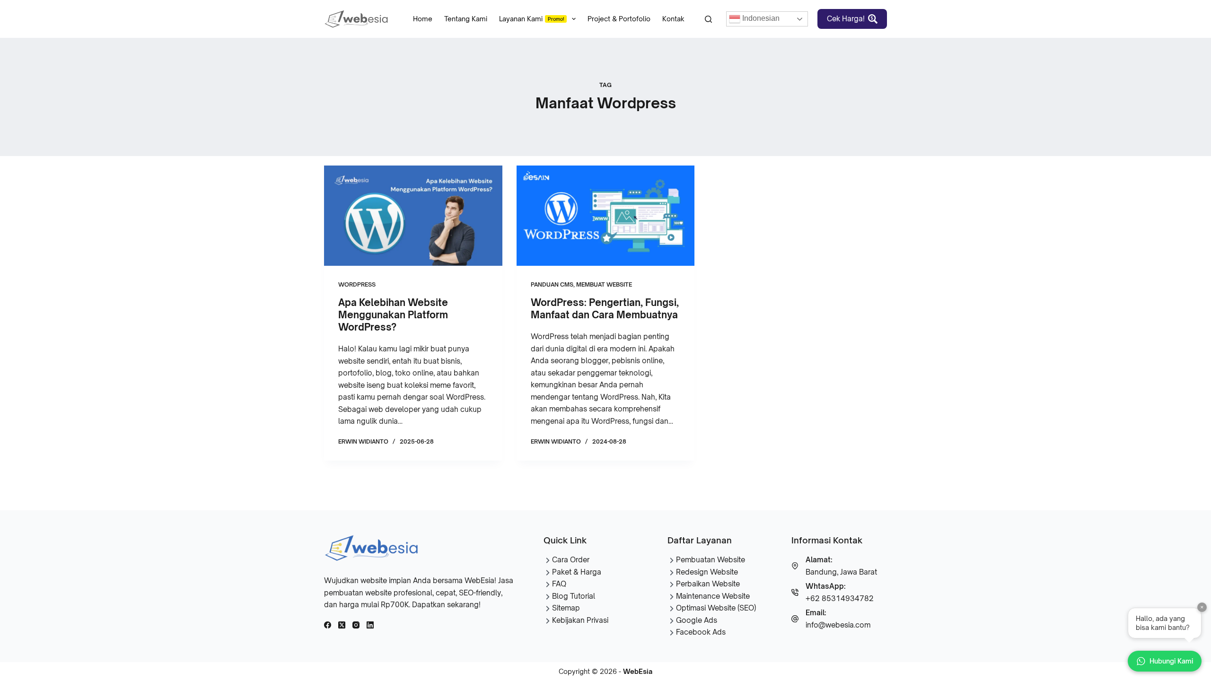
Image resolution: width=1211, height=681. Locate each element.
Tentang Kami (465, 19)
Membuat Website (604, 284)
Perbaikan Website (708, 583)
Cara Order (570, 559)
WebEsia (637, 671)
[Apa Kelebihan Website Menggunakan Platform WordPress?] (413, 216)
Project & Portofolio (619, 19)
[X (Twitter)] (341, 625)
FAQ (559, 583)
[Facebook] (327, 625)
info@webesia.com (838, 624)
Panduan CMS (552, 284)
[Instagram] (356, 625)
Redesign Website (707, 572)
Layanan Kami (531, 19)
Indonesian (760, 18)
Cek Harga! (846, 18)
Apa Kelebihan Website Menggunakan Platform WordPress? (393, 315)
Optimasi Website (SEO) (716, 607)
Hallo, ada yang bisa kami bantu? (1169, 620)
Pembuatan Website (710, 559)
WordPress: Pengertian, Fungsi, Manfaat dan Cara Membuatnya (605, 309)
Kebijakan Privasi (580, 620)
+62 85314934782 (840, 598)
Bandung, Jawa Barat (841, 572)
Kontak (673, 19)
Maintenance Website (713, 596)
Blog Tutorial (573, 596)
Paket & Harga (576, 572)
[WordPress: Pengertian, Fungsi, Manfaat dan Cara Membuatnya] (606, 216)
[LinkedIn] (370, 625)
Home (422, 19)
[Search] (708, 19)
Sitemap (566, 607)
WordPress (357, 284)
